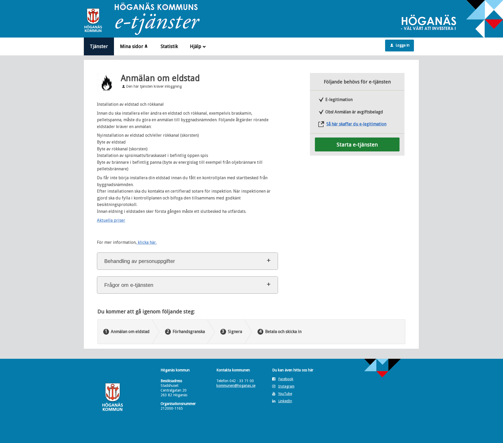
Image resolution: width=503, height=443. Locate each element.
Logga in (399, 45)
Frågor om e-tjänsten (128, 285)
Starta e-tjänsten (357, 144)
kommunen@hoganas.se (235, 385)
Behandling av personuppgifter (139, 261)
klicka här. (147, 242)
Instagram (286, 386)
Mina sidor (131, 46)
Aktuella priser (111, 220)
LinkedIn (285, 401)
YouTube (285, 394)
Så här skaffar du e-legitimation (356, 124)
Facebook (285, 379)
